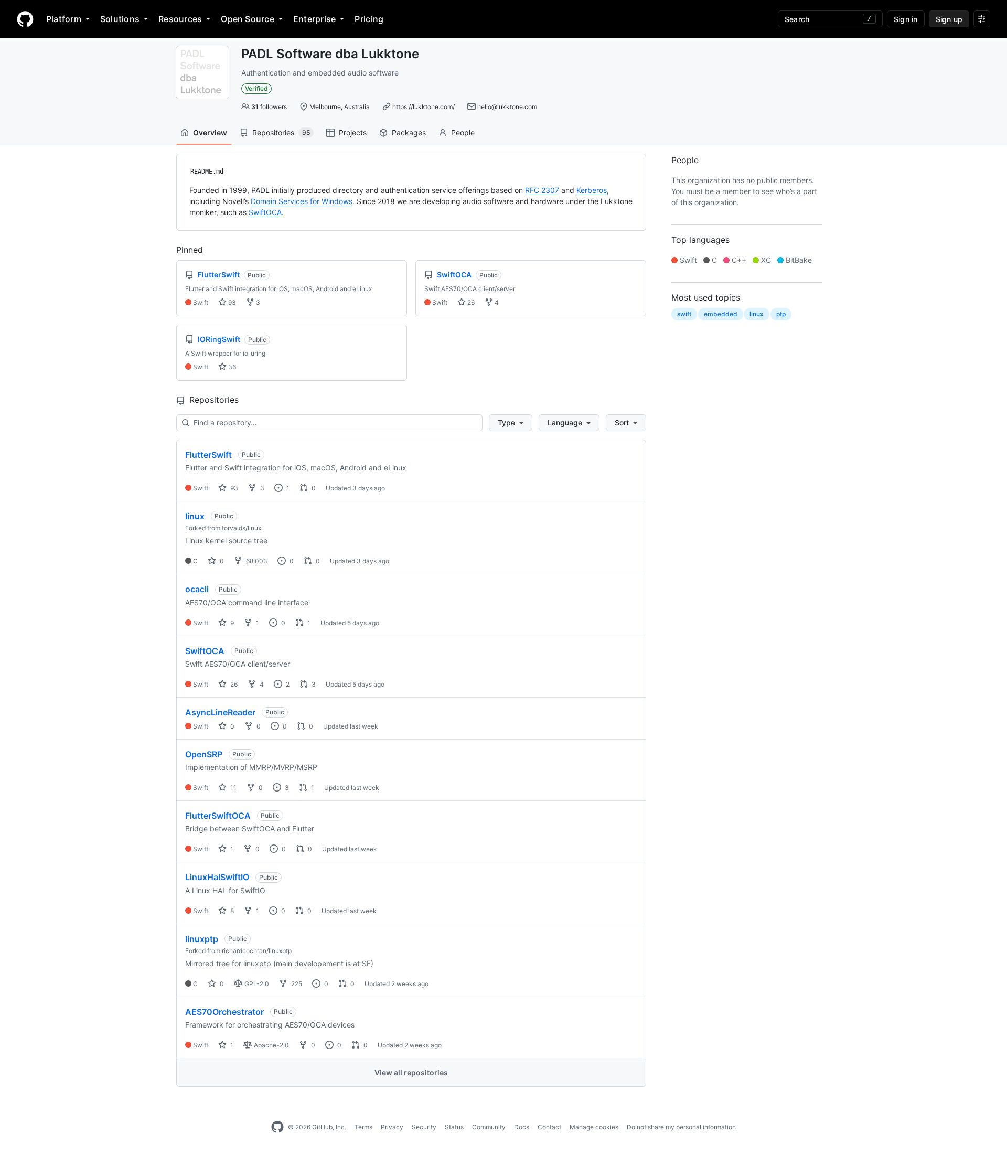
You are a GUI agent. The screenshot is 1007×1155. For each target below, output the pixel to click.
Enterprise (314, 19)
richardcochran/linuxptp (257, 951)
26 (470, 302)
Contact (549, 1127)
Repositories (281, 132)
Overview (210, 132)
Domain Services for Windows (301, 201)
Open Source (247, 19)
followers (269, 107)
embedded (720, 314)
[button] (510, 422)
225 (296, 984)
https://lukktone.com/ (423, 107)
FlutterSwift (208, 455)
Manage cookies (594, 1127)
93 (231, 302)
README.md (206, 171)
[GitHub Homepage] (277, 1127)
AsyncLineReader (220, 712)
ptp (781, 314)
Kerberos (591, 190)
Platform (63, 19)
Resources (180, 19)
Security (424, 1127)
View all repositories (411, 1072)
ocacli (197, 589)
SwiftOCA (265, 212)
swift (684, 314)
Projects (353, 132)
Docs (521, 1127)
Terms (363, 1127)
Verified (256, 88)
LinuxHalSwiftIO (217, 877)
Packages (409, 132)
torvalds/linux (241, 528)
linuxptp (201, 939)
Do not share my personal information (681, 1127)
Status (454, 1127)
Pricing (369, 19)
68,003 (255, 561)
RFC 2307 (542, 190)
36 (231, 367)
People (463, 132)
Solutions (120, 19)
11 (233, 788)
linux (195, 516)
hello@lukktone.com (507, 107)
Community (489, 1127)
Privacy (392, 1127)
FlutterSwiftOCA (218, 815)
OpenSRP (203, 754)
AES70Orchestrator (224, 1012)
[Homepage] (25, 18)
